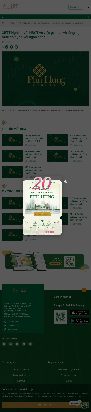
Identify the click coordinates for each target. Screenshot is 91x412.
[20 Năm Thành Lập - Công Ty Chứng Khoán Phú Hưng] (42, 205)
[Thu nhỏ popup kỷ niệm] (65, 181)
